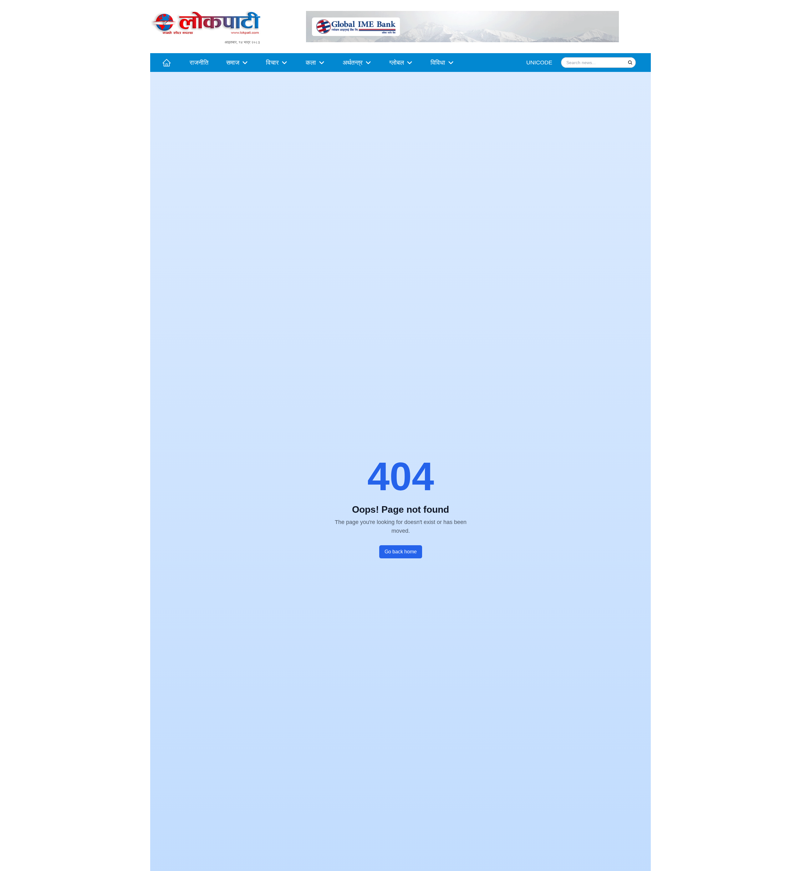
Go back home (401, 551)
